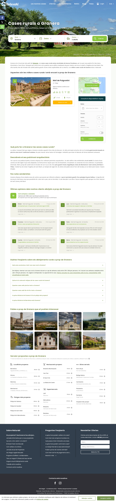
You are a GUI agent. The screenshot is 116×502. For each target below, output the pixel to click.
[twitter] (2, 22)
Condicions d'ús (51, 489)
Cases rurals (84, 54)
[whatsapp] (2, 27)
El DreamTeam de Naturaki (14, 444)
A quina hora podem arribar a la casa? (57, 435)
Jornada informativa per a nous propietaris (19, 438)
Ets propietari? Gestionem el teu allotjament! (20, 435)
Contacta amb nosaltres (14, 467)
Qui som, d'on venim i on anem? (16, 441)
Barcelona (93, 54)
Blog (84, 4)
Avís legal (42, 489)
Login (102, 4)
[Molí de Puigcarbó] (30, 91)
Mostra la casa (62, 102)
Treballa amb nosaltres (13, 464)
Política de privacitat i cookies (67, 489)
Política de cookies (42, 499)
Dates (82, 104)
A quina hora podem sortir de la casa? (57, 444)
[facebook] (2, 17)
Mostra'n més (49, 455)
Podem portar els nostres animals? (56, 450)
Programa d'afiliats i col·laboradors (17, 455)
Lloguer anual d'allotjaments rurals (17, 461)
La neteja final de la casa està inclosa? (57, 447)
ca (110, 4)
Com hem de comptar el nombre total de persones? (58, 438)
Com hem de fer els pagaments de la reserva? (58, 453)
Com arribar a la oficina (13, 447)
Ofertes (52, 4)
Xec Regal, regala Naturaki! (14, 453)
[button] (46, 91)
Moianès (101, 54)
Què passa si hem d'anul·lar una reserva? (58, 441)
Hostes (83, 113)
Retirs (76, 4)
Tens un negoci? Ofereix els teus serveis (19, 458)
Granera (108, 54)
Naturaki (76, 54)
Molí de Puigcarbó (28, 204)
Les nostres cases (38, 4)
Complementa (65, 4)
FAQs (91, 4)
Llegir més (20, 214)
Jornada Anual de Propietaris (15, 450)
